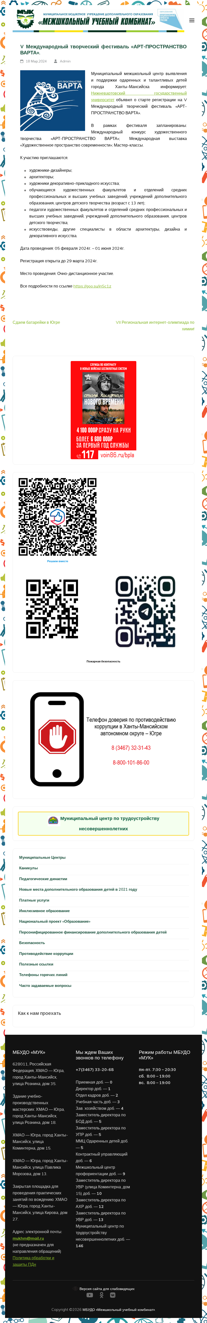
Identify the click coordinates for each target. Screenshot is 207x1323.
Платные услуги (34, 900)
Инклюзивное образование (44, 910)
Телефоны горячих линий (43, 974)
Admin (65, 61)
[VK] (112, 1296)
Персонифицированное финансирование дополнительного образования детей (93, 932)
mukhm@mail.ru (28, 1238)
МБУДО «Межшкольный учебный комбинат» (119, 1309)
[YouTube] (89, 1296)
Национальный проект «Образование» (54, 921)
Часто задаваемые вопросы (45, 985)
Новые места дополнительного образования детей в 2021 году (78, 889)
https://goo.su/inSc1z (92, 286)
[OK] (102, 1296)
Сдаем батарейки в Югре (36, 322)
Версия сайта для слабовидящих (107, 1288)
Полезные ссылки (36, 964)
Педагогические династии (43, 878)
